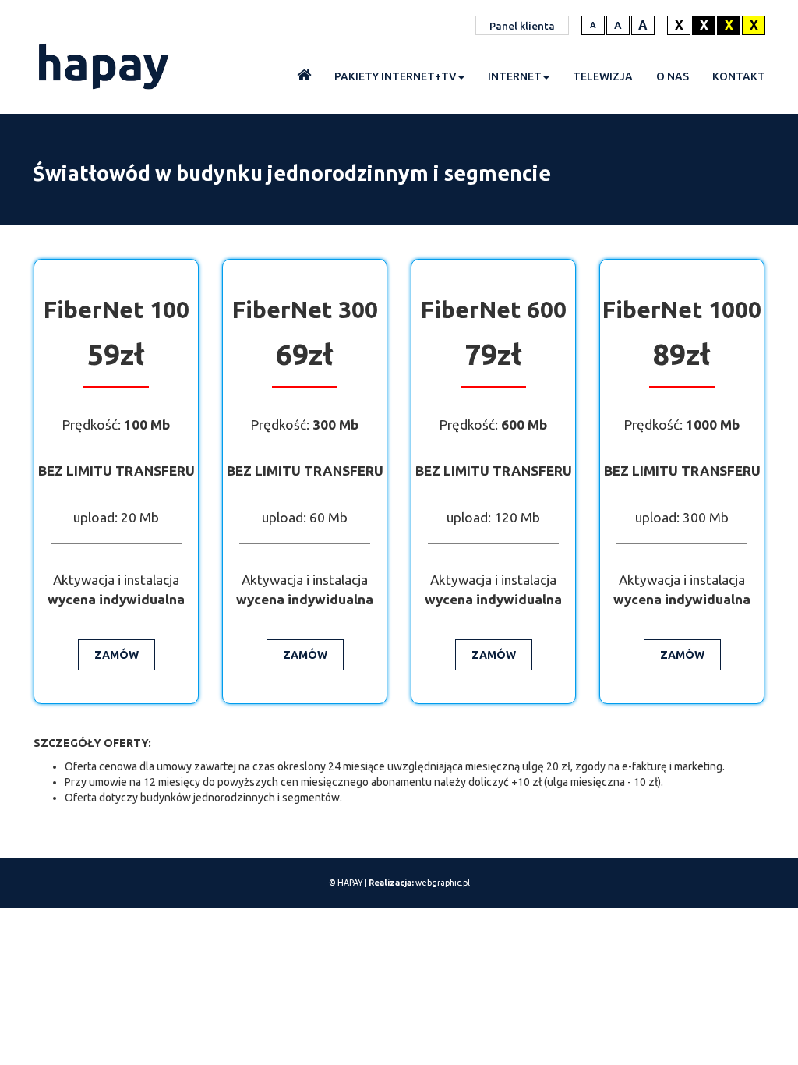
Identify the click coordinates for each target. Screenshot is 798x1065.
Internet (515, 76)
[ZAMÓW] (116, 643)
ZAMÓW (116, 655)
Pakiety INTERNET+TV (395, 76)
